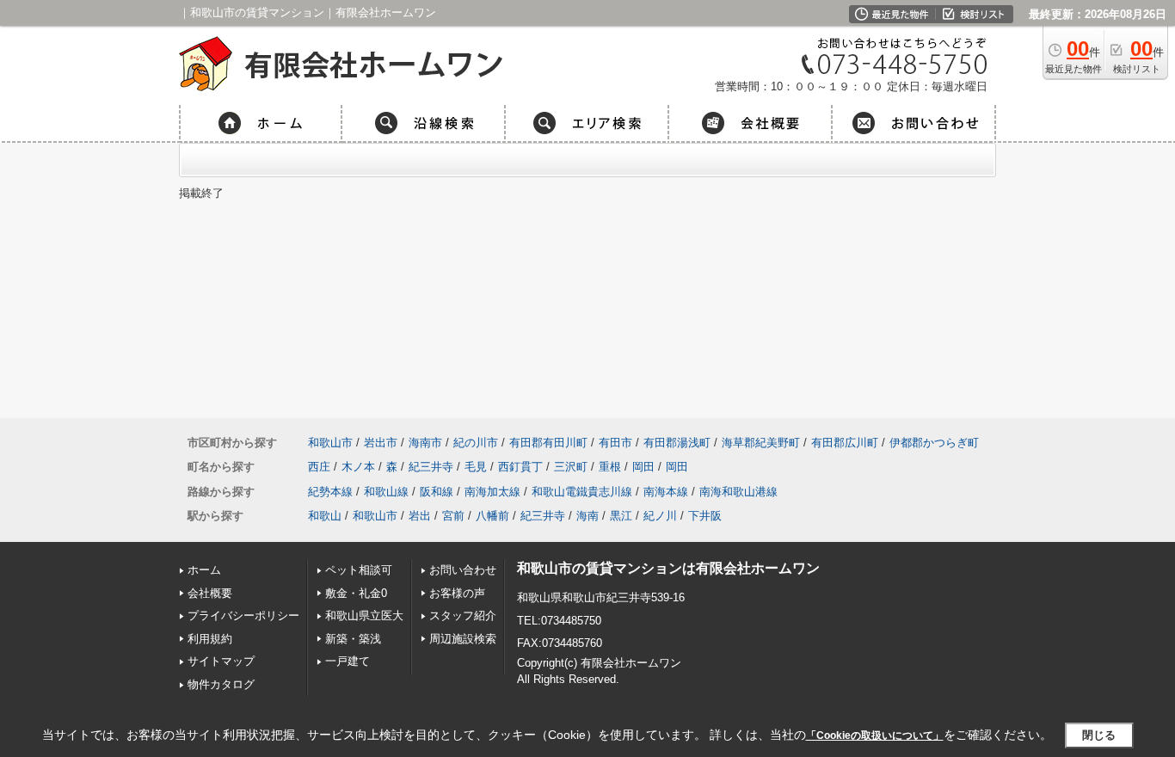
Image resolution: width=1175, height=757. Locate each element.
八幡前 (492, 515)
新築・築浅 (353, 638)
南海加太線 (492, 491)
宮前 (453, 515)
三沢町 (571, 466)
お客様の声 (457, 593)
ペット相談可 (358, 569)
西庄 (319, 466)
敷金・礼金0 (356, 593)
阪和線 (436, 491)
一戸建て (347, 661)
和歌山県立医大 (364, 615)
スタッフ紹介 (462, 615)
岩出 (420, 515)
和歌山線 (386, 491)
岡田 (643, 466)
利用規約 (210, 638)
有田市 (615, 442)
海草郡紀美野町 (761, 442)
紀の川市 (475, 442)
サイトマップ (221, 661)
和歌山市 (330, 442)
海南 (587, 515)
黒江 (621, 515)
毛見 (475, 466)
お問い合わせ (462, 569)
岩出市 (380, 442)
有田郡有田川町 (548, 442)
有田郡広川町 (844, 442)
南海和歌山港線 (738, 491)
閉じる (1099, 735)
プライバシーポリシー (243, 615)
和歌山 (324, 515)
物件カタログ (221, 684)
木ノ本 (358, 466)
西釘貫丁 (520, 466)
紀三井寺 (431, 466)
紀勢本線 (330, 491)
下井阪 (705, 515)
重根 (610, 466)
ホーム (204, 569)
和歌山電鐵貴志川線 (582, 491)
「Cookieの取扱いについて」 (875, 735)
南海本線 (665, 491)
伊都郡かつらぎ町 (934, 442)
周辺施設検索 (462, 638)
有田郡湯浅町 (677, 442)
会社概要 (210, 593)
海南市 (425, 442)
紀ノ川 (660, 515)
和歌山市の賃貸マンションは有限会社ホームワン (668, 568)
